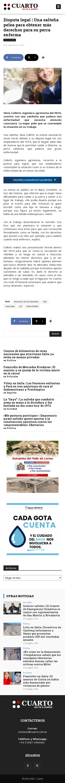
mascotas (10, 306)
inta (44, 302)
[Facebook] (27, 765)
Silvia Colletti (32, 306)
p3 (20, 306)
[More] (43, 57)
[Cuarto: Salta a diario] (23, 6)
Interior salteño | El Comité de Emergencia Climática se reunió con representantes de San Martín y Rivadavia (41, 610)
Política (11, 360)
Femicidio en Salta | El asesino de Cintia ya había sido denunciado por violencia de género (41, 680)
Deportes (11, 392)
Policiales (12, 376)
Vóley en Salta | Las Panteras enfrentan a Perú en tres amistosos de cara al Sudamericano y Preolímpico (31, 386)
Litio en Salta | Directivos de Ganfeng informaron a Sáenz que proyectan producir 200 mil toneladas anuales (42, 633)
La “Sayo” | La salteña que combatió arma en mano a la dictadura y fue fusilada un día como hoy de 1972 (28, 402)
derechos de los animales (26, 302)
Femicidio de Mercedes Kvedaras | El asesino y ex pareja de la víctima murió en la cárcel (31, 370)
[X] (37, 765)
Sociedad (9, 40)
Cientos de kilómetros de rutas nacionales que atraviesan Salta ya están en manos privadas (28, 354)
